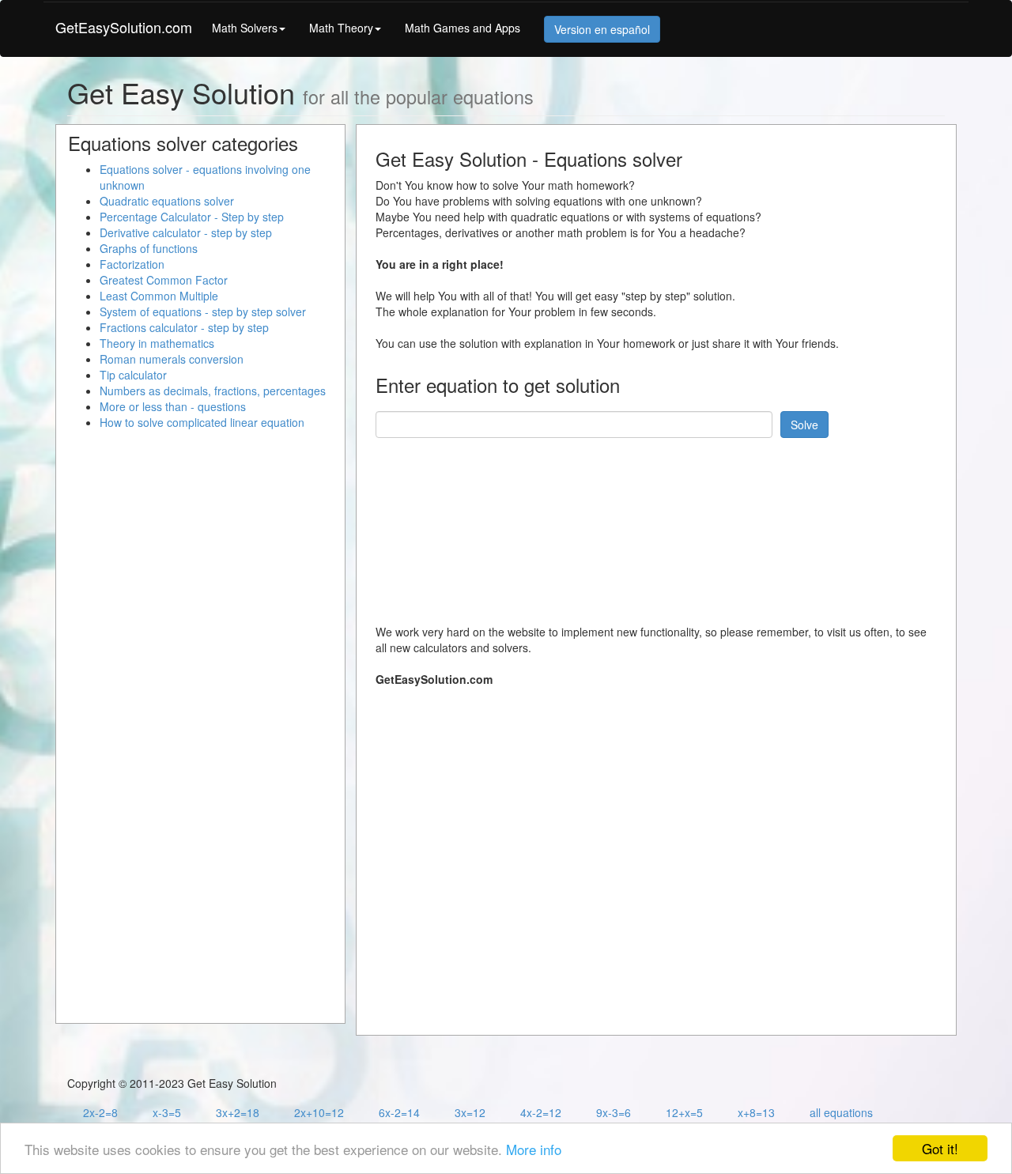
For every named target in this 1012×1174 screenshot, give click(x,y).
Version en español (602, 29)
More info (533, 1149)
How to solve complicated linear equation (202, 422)
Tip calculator (133, 375)
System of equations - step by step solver (203, 311)
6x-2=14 (399, 1112)
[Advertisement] (663, 525)
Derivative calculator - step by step (186, 232)
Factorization (132, 264)
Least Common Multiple (159, 296)
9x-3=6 (613, 1112)
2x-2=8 (100, 1112)
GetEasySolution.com (123, 27)
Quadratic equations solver (167, 201)
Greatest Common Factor (164, 280)
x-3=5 (167, 1112)
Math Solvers (245, 28)
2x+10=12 (319, 1112)
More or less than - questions (173, 406)
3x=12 (470, 1112)
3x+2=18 (237, 1112)
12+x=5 (684, 1112)
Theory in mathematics (157, 343)
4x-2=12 (540, 1112)
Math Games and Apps (462, 28)
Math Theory (341, 28)
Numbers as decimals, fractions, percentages (213, 390)
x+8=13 (756, 1112)
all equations (841, 1112)
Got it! (940, 1148)
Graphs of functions (149, 248)
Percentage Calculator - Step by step (192, 217)
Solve (804, 424)
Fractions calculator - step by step (184, 327)
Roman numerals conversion (172, 359)
